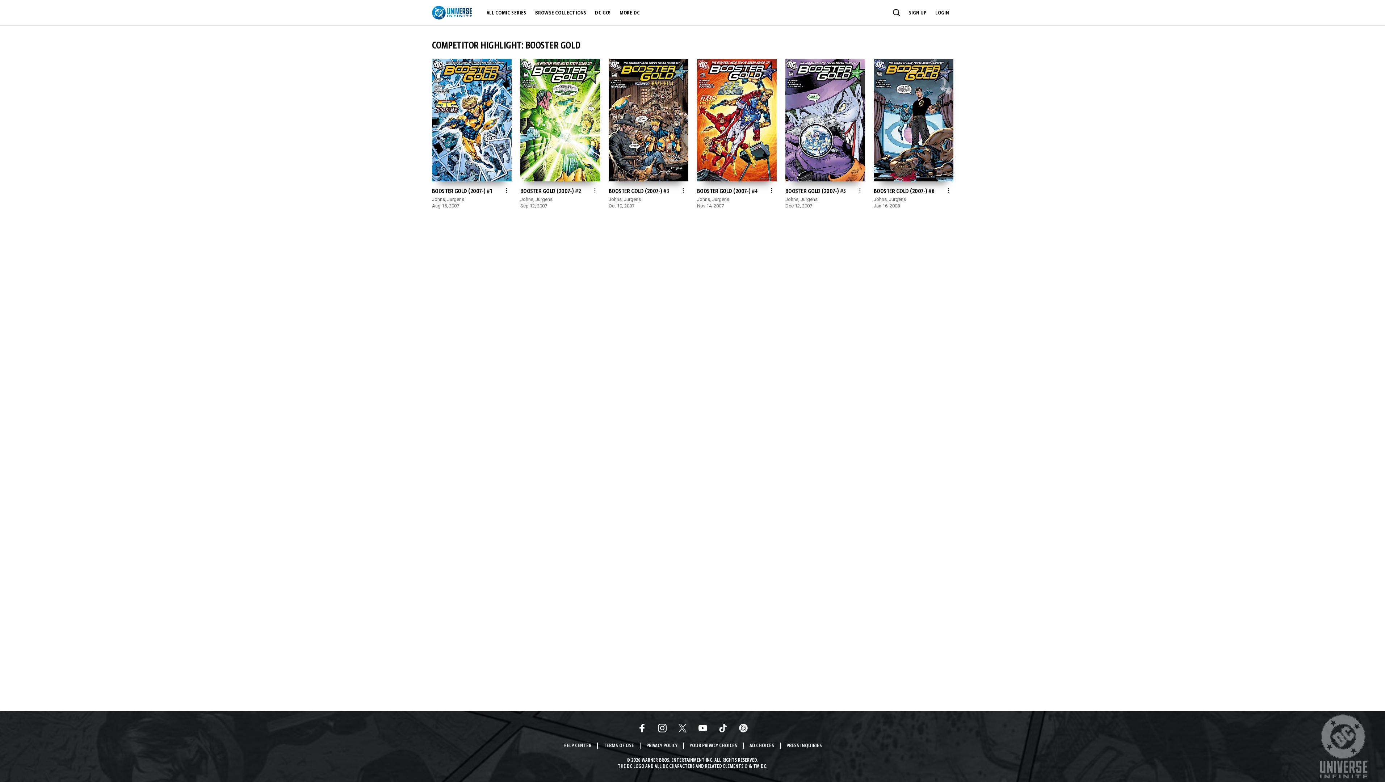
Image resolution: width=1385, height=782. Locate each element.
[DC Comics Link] (743, 728)
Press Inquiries (804, 746)
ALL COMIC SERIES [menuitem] (506, 13)
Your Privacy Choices (713, 746)
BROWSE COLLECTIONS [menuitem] (561, 13)
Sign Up (918, 13)
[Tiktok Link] (723, 728)
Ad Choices (762, 746)
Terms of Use (619, 746)
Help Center (577, 746)
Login (942, 13)
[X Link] (682, 728)
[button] (896, 12)
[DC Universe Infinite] (452, 12)
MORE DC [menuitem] (630, 13)
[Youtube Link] (702, 728)
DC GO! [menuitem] (602, 13)
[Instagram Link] (662, 728)
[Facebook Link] (642, 728)
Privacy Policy (661, 746)
